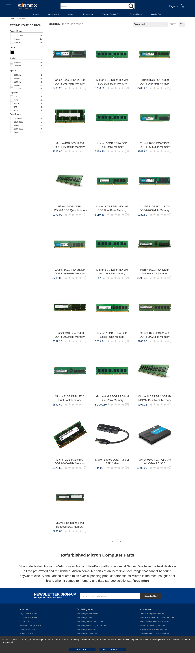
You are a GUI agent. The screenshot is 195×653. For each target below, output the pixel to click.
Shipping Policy (26, 633)
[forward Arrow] (121, 541)
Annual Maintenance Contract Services (157, 617)
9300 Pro (17, 66)
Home (13, 19)
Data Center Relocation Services (154, 621)
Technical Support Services (152, 613)
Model (13, 58)
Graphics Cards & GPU (111, 14)
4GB (15, 107)
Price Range (15, 114)
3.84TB (17, 104)
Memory (71, 14)
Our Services (146, 609)
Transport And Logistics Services (154, 633)
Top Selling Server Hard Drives (90, 621)
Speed (13, 71)
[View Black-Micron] (12, 52)
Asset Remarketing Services (152, 625)
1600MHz (17, 78)
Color (12, 47)
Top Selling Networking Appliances (91, 625)
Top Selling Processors (86, 629)
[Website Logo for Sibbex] (28, 6)
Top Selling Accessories (87, 633)
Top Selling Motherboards (87, 613)
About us (24, 609)
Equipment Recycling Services (153, 629)
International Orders (28, 629)
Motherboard (53, 14)
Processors (88, 14)
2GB (15, 97)
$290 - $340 (18, 125)
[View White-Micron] (17, 52)
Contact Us (24, 621)
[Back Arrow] (112, 541)
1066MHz (17, 75)
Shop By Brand (156, 14)
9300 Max (17, 62)
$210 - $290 (18, 122)
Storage (35, 14)
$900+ (16, 132)
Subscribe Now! (151, 596)
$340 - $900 (18, 129)
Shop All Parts (136, 14)
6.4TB (16, 111)
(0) (84, 88)
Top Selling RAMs (84, 617)
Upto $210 (18, 119)
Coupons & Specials (28, 617)
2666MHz (17, 89)
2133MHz (17, 82)
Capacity (14, 92)
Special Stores (16, 31)
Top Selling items (85, 609)
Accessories (18, 35)
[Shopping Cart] (182, 6)
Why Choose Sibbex (28, 613)
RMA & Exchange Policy (30, 625)
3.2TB (16, 100)
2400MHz (17, 85)
